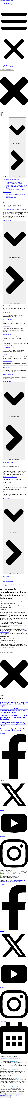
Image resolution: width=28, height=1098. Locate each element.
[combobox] (7, 70)
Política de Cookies (16, 881)
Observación (15, 1069)
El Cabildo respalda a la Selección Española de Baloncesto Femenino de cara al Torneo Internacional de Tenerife (14, 710)
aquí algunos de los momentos (19, 638)
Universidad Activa (8, 468)
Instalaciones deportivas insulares (11, 179)
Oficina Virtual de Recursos (10, 477)
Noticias (5, 491)
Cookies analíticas (6, 1078)
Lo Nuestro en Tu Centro (9, 347)
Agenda (5, 485)
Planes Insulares (7, 192)
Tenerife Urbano (7, 367)
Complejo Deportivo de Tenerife (14, 182)
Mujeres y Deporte (7, 319)
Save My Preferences (11, 1094)
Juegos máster (6, 312)
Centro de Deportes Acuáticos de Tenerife (16, 185)
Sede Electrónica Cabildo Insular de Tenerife (14, 578)
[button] (14, 35)
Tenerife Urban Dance (8, 374)
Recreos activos (7, 341)
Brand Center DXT (8, 4)
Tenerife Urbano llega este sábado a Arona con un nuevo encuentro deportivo (13, 729)
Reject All (9, 1056)
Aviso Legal (23, 880)
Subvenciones (6, 576)
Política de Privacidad (5, 881)
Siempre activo (15, 1061)
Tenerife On (6, 202)
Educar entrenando (7, 361)
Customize (3, 1056)
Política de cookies (15, 1058)
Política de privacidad (5, 1058)
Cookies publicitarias (7, 1087)
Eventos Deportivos (8, 462)
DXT (1, 601)
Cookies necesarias (6, 1061)
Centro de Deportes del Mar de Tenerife (16, 189)
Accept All (15, 1056)
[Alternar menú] (1, 114)
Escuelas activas (7, 334)
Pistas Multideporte (11, 197)
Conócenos (6, 3)
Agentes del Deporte (8, 581)
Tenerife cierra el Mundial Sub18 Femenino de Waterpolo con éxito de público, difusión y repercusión (14, 704)
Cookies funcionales (7, 1069)
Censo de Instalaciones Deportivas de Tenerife (14, 209)
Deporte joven (6, 326)
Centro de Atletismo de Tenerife (14, 183)
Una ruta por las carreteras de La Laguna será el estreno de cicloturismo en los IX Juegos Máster (13, 717)
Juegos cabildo (6, 306)
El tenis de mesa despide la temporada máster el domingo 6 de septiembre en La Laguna (13, 723)
